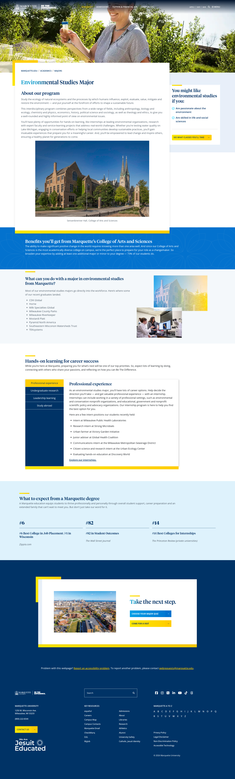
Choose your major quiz (145, 613)
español (88, 711)
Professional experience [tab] (44, 383)
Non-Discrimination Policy (166, 741)
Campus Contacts (92, 724)
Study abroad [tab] (44, 405)
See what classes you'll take (189, 137)
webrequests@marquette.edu (176, 668)
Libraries (123, 719)
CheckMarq (89, 732)
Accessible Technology (164, 745)
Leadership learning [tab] (44, 398)
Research (123, 724)
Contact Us (23, 729)
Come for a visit (140, 623)
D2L (86, 737)
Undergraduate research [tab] (44, 390)
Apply (192, 7)
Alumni (122, 732)
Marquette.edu (29, 70)
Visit (198, 7)
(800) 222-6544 (21, 719)
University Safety (127, 737)
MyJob (87, 741)
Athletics (123, 728)
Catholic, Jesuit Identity (129, 741)
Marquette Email (92, 728)
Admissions (102, 7)
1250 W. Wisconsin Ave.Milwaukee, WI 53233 (25, 712)
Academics (87, 7)
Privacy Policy (160, 732)
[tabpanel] (122, 422)
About (122, 715)
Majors (58, 70)
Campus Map (90, 719)
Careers (88, 715)
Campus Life (147, 7)
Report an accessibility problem (91, 668)
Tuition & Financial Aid (124, 7)
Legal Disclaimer (161, 737)
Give (204, 7)
